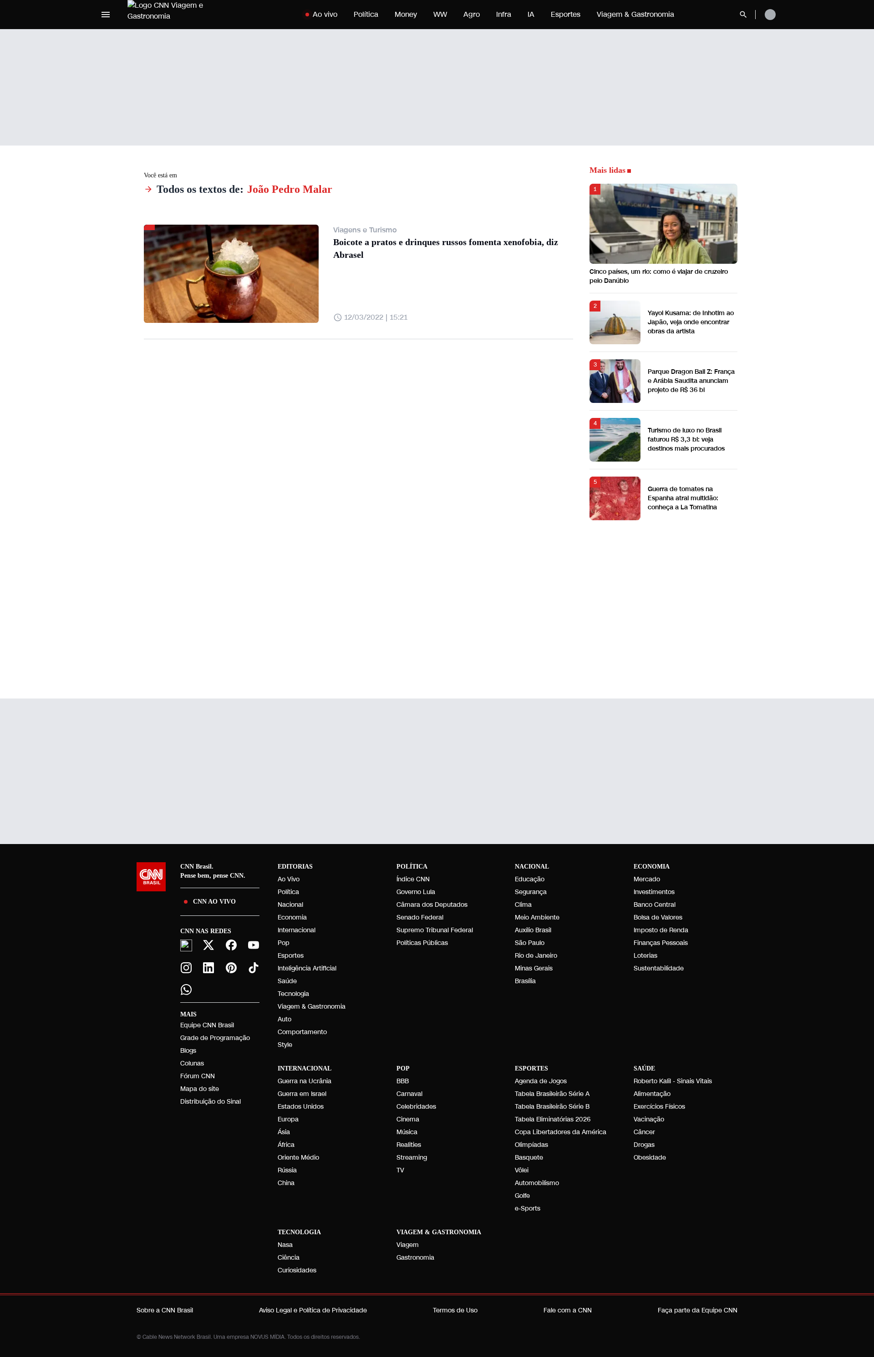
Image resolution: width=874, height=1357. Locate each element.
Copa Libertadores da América (560, 1132)
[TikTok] (254, 967)
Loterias (645, 955)
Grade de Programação (215, 1038)
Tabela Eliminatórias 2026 (552, 1119)
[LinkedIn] (209, 967)
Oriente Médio (298, 1157)
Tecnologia (293, 994)
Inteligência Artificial (307, 968)
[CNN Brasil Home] (184, 14)
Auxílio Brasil (533, 930)
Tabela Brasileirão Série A (552, 1094)
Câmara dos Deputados (431, 904)
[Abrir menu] (105, 14)
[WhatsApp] (186, 989)
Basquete (529, 1157)
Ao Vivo (289, 879)
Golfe (522, 1195)
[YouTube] (254, 945)
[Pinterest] (231, 967)
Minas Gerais (534, 968)
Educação (529, 879)
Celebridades (416, 1106)
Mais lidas (607, 170)
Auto (284, 1019)
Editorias (295, 866)
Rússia (287, 1170)
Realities (408, 1145)
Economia (292, 917)
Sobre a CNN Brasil (165, 1310)
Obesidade (650, 1157)
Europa (288, 1119)
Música (406, 1132)
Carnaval (409, 1094)
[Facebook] (231, 945)
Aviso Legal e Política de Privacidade (313, 1310)
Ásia (284, 1132)
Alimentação (652, 1094)
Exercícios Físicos (659, 1106)
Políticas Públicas (422, 943)
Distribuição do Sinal (210, 1101)
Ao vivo (325, 14)
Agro (471, 14)
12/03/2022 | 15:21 (375, 317)
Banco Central (655, 904)
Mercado (647, 879)
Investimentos (654, 892)
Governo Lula (415, 892)
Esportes (565, 14)
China (286, 1183)
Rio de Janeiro (536, 955)
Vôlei (521, 1170)
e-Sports (527, 1208)
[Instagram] (186, 967)
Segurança (531, 892)
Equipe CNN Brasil (207, 1025)
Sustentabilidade (659, 968)
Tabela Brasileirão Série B (552, 1106)
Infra (503, 14)
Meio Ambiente (537, 917)
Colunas (192, 1063)
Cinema (407, 1119)
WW (440, 14)
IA (531, 14)
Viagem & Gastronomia (635, 14)
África (286, 1145)
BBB (402, 1081)
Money (406, 14)
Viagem (407, 1245)
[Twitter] (209, 945)
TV (400, 1170)
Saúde (287, 981)
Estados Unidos (301, 1106)
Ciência (289, 1257)
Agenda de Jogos (541, 1081)
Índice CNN (413, 879)
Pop (284, 943)
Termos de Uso (455, 1310)
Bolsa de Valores (658, 917)
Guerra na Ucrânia (304, 1081)
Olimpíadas (531, 1145)
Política (366, 14)
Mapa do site (199, 1089)
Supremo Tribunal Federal (434, 930)
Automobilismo (537, 1183)
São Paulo (529, 943)
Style (285, 1044)
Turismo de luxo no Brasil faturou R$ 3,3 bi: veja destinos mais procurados (686, 439)
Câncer (644, 1132)
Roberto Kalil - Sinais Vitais (673, 1081)
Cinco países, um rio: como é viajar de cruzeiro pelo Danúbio (658, 276)
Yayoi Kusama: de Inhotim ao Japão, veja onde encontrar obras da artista (691, 322)
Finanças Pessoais (661, 943)
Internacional (296, 930)
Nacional (290, 904)
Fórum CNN (197, 1076)
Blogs (188, 1050)
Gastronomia (415, 1257)
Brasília (525, 981)
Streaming (411, 1157)
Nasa (285, 1245)
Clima (523, 904)
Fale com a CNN (568, 1310)
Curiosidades (297, 1270)
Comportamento (302, 1032)
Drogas (644, 1145)
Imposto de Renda (661, 930)
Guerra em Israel (302, 1094)
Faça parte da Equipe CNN (697, 1310)
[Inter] (186, 945)
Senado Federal (419, 917)
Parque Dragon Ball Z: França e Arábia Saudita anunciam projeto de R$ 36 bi (691, 380)
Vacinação (649, 1119)
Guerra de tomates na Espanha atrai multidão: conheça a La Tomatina (683, 498)
